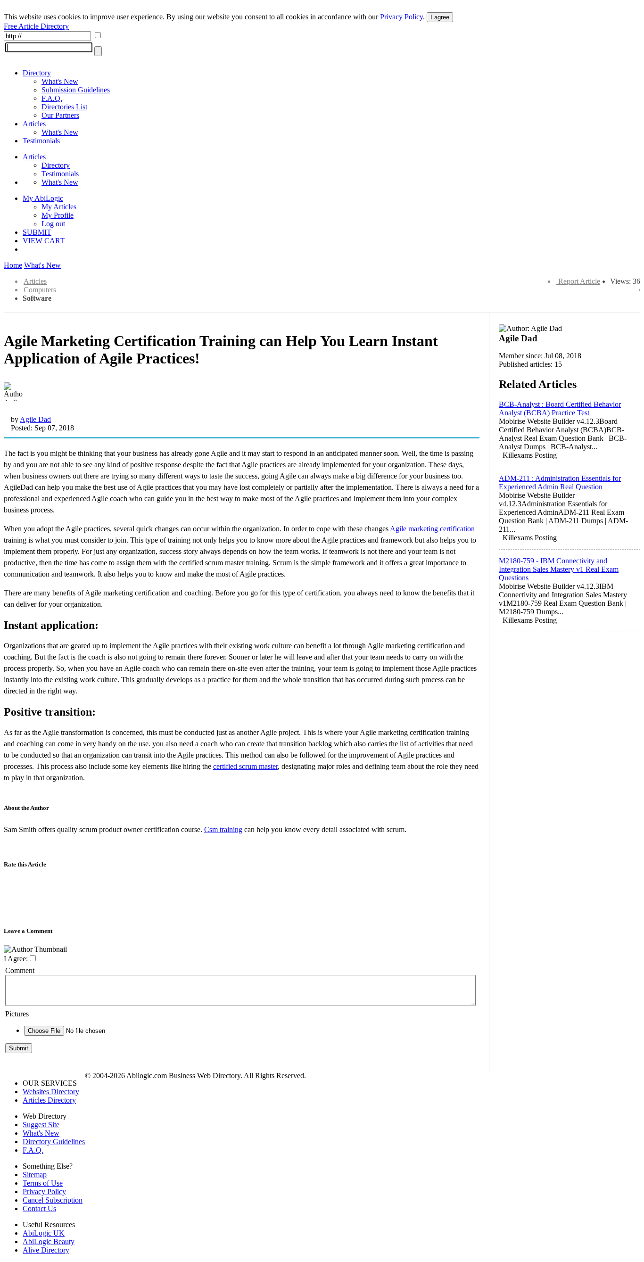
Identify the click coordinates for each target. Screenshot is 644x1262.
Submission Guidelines (75, 90)
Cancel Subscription (53, 1200)
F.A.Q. (51, 98)
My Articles (58, 207)
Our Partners (60, 115)
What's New (59, 81)
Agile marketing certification (432, 529)
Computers (40, 290)
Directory (37, 73)
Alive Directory (46, 1250)
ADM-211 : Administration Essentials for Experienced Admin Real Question (560, 482)
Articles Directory (49, 1100)
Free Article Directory (36, 26)
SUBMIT (37, 232)
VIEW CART (44, 241)
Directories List (64, 107)
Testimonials (41, 141)
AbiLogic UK (44, 1233)
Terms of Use (43, 1183)
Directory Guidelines (54, 1142)
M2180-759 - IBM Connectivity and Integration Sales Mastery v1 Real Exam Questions (559, 569)
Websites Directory (51, 1092)
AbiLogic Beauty (48, 1241)
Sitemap (35, 1175)
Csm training (223, 829)
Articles (34, 124)
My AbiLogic (43, 198)
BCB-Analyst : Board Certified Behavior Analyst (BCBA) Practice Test (560, 408)
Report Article (579, 281)
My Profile (57, 215)
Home (13, 265)
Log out (53, 224)
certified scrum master (245, 766)
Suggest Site (41, 1125)
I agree (439, 17)
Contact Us (39, 1208)
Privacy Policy (401, 17)
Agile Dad (35, 419)
